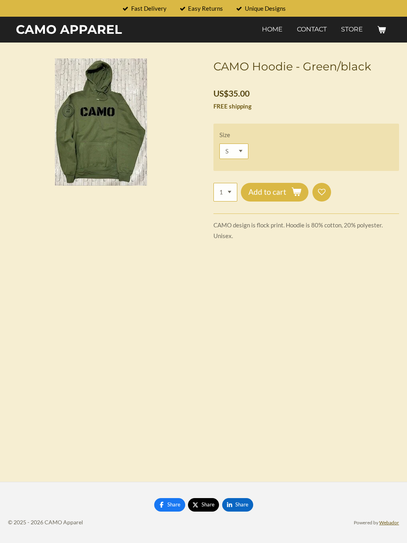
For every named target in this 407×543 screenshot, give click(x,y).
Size (224, 134)
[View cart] (381, 29)
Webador (389, 522)
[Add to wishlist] (321, 192)
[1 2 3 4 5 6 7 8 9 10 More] (225, 192)
